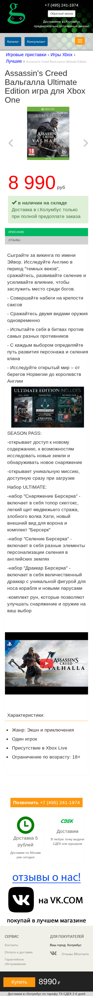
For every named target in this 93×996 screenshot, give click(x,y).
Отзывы (14, 240)
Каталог (13, 41)
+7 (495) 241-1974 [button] (46, 802)
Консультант (36, 41)
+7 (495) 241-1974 (61, 5)
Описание (16, 232)
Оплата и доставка (19, 952)
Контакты (11, 945)
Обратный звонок (61, 13)
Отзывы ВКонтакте (74, 954)
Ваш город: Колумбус (65, 945)
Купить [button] (19, 982)
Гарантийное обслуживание (15, 962)
